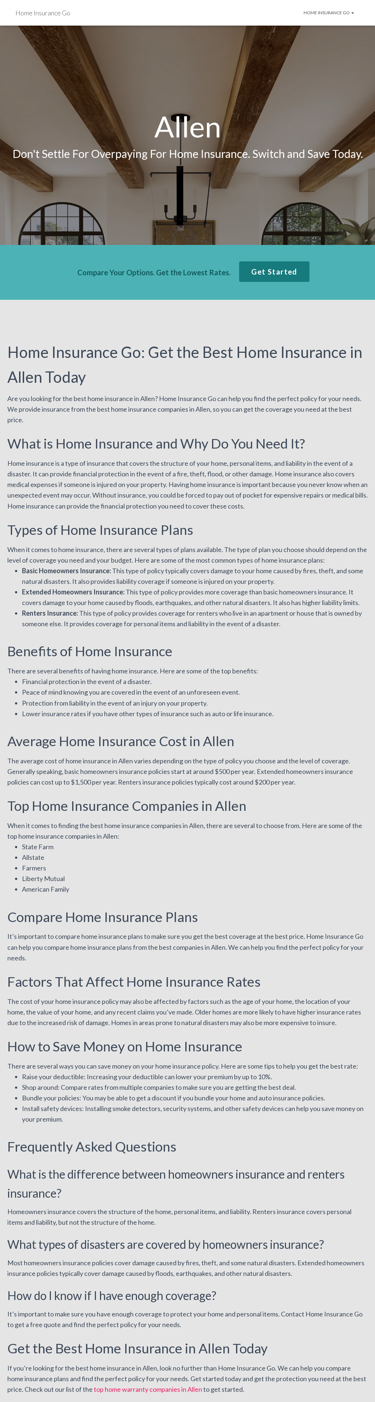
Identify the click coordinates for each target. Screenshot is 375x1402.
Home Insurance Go (327, 12)
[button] (274, 271)
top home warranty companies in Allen (148, 1389)
